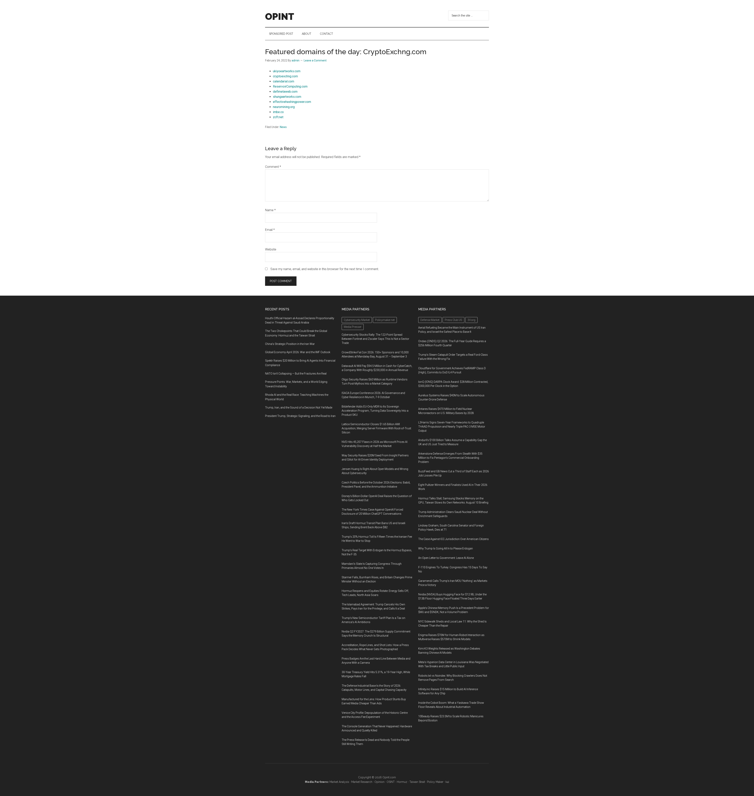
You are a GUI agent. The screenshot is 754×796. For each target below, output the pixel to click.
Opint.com (389, 777)
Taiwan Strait (417, 781)
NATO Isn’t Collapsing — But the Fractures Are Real (296, 373)
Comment (273, 167)
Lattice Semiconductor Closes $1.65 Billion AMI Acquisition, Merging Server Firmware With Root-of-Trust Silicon (376, 428)
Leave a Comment (315, 60)
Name (270, 210)
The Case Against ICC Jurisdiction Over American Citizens (453, 539)
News (283, 127)
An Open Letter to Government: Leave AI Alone (446, 557)
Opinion (379, 781)
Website (270, 249)
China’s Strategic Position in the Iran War (290, 343)
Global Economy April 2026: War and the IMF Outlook (297, 352)
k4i (447, 781)
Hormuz (402, 781)
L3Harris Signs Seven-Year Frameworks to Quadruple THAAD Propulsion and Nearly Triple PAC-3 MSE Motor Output (451, 426)
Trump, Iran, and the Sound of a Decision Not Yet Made (298, 407)
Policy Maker (435, 781)
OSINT (391, 781)
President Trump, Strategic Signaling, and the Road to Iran (300, 416)
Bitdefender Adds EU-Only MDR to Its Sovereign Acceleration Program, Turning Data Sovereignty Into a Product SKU (375, 410)
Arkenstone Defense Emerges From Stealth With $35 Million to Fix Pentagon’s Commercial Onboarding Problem (450, 457)
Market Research (361, 781)
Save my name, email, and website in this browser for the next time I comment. (324, 269)
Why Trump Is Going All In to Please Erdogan (445, 548)
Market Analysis (339, 781)
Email (270, 230)
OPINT (279, 16)
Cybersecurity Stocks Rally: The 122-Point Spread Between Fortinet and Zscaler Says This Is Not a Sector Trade (375, 339)
